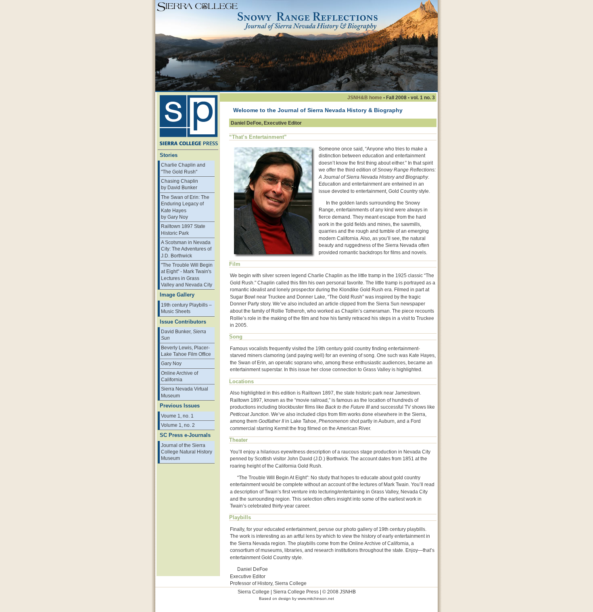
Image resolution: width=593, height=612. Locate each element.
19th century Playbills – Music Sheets (186, 308)
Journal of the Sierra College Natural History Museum (186, 452)
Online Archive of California (179, 376)
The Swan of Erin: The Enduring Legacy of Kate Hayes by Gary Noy (185, 206)
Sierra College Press (296, 591)
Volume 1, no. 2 (178, 425)
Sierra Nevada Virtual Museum (184, 392)
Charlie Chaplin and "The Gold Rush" (183, 168)
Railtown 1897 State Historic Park (183, 229)
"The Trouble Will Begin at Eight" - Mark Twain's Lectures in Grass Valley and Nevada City (187, 274)
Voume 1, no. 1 (177, 415)
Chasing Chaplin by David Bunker (179, 184)
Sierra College (253, 591)
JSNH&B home (364, 97)
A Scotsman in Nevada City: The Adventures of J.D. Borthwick (186, 249)
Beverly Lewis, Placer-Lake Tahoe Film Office (186, 351)
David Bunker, (183, 334)
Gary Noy (171, 363)
